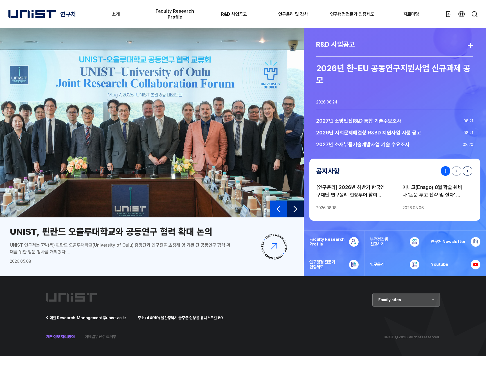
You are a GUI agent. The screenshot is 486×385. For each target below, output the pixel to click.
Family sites (389, 299)
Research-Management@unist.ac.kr (91, 317)
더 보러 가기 (470, 45)
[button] (278, 209)
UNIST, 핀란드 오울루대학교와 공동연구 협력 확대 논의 (111, 231)
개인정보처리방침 (60, 336)
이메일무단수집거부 (100, 336)
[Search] (474, 14)
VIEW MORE (444, 171)
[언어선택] (461, 14)
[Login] (449, 14)
